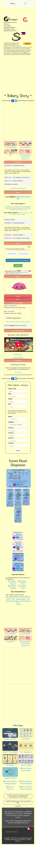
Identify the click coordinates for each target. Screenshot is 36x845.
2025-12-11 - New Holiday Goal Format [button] (17, 177)
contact (15, 832)
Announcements (18, 162)
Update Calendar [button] (10, 219)
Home (7, 832)
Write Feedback (12, 253)
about (11, 832)
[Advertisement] (18, 74)
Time (9, 393)
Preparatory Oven (11, 206)
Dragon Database (10, 739)
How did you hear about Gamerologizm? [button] (18, 260)
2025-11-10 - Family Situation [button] (14, 181)
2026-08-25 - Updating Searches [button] (14, 165)
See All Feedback (23, 253)
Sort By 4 (11, 443)
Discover (10, 789)
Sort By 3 (11, 438)
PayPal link (10, 642)
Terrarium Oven (21, 208)
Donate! (18, 296)
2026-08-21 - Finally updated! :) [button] (14, 235)
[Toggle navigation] (25, 3)
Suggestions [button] (18, 265)
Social (18, 299)
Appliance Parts (10, 778)
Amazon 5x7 (25, 159)
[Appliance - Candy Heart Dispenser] (13, 582)
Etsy (6, 147)
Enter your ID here (11, 321)
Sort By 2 (11, 433)
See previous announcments (18, 188)
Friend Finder (26, 770)
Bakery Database (26, 789)
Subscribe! (18, 354)
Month (10, 399)
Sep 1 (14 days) (24, 212)
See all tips (18, 372)
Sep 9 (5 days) (21, 214)
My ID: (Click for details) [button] (15, 325)
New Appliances (26, 752)
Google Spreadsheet (18, 357)
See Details (19, 486)
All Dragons (10, 765)
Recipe (10, 416)
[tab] (18, 165)
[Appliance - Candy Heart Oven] (23, 582)
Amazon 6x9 (25, 157)
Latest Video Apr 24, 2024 (18, 330)
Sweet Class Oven (22, 206)
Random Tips (18, 360)
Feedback (18, 243)
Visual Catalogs (25, 765)
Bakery (12, 3)
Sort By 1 (11, 428)
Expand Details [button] (10, 499)
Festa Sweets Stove (20, 209)
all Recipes (26, 739)
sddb (14, 486)
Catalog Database (10, 783)
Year (9, 404)
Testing (18, 276)
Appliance (11, 422)
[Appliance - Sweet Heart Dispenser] (13, 587)
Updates (18, 192)
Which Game (12, 388)
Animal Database (26, 783)
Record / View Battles (10, 752)
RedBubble (12, 147)
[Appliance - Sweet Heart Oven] (23, 587)
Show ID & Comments (23, 321)
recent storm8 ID (18, 302)
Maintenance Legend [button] (11, 184)
